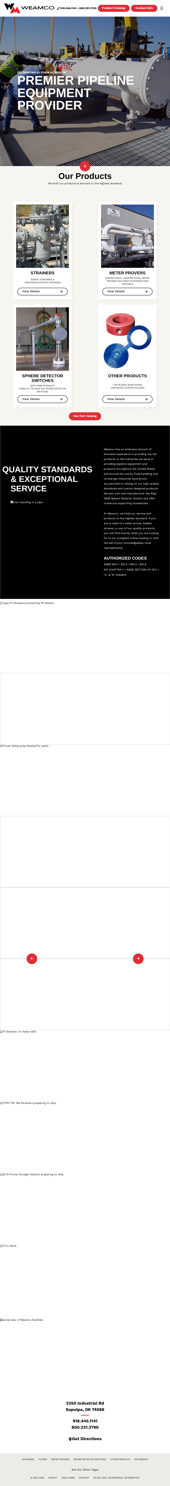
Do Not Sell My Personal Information (116, 1478)
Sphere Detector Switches (90, 1459)
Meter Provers (60, 1459)
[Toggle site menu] (161, 8)
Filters (43, 1459)
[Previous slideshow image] (32, 958)
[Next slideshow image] (138, 958)
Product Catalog (113, 8)
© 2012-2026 (37, 1478)
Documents (141, 1459)
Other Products (120, 1459)
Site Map (84, 1478)
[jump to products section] (85, 166)
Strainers (28, 1459)
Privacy (52, 1478)
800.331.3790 (87, 8)
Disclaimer (68, 1478)
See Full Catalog (85, 416)
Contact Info (144, 8)
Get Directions (87, 1439)
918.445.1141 (68, 8)
